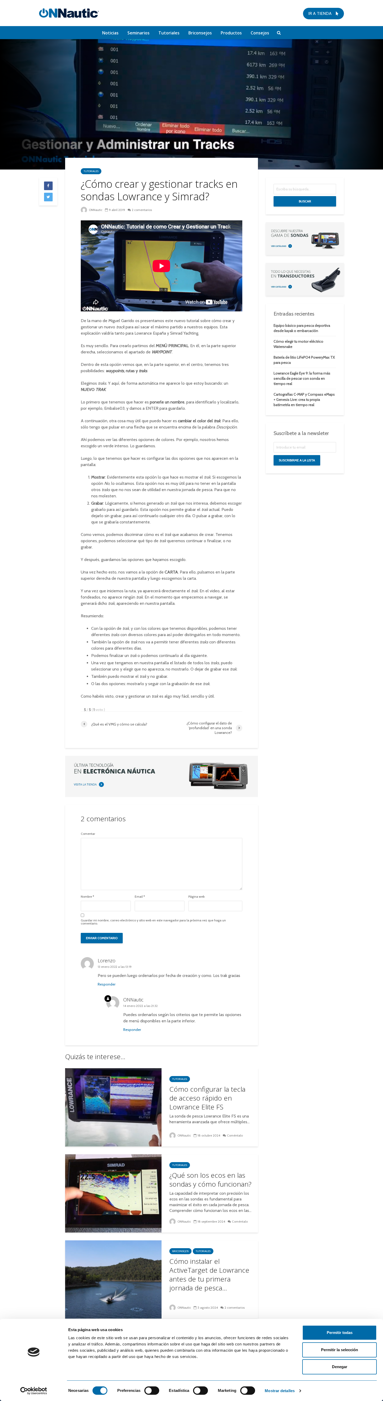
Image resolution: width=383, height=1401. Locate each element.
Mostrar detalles (280, 1390)
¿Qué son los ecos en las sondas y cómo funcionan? (210, 1179)
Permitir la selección (339, 1350)
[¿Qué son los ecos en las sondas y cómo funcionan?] (113, 1193)
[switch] (151, 1390)
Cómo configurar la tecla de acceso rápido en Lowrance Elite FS (207, 1098)
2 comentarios (142, 210)
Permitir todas (340, 1332)
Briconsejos (200, 33)
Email (140, 896)
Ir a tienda (320, 13)
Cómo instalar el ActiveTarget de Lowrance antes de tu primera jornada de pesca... (209, 1274)
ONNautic (95, 210)
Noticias (110, 33)
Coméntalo (235, 1135)
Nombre (87, 896)
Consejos (260, 33)
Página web (196, 896)
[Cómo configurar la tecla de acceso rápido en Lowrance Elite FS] (113, 1106)
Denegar (339, 1366)
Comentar (88, 833)
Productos (231, 33)
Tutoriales (169, 33)
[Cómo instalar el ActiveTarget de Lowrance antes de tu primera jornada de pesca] (113, 1279)
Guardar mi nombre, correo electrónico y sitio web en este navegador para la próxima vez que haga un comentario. (153, 922)
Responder (106, 984)
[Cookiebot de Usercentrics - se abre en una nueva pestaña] (34, 1391)
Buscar (305, 201)
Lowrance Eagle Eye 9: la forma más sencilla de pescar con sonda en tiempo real (302, 378)
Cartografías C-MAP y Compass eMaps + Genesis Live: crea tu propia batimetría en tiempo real (304, 399)
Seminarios (138, 33)
